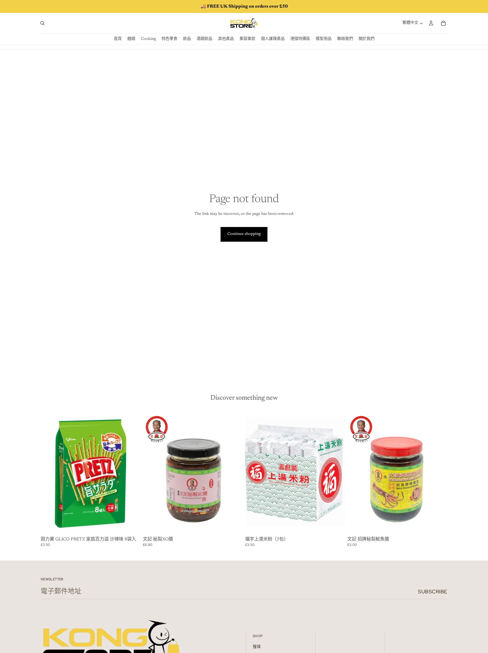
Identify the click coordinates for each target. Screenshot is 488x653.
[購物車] (443, 23)
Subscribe (432, 591)
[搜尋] (42, 23)
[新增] (132, 526)
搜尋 (257, 647)
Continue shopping (244, 234)
